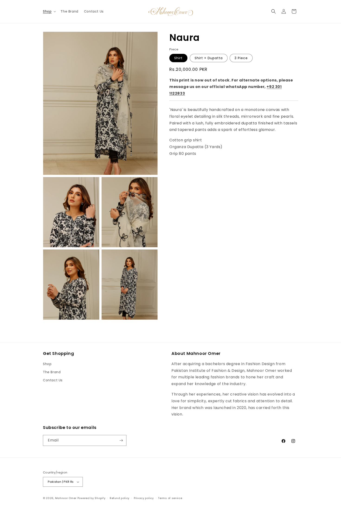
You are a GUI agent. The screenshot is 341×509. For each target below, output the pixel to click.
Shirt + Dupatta (209, 57)
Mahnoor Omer (66, 498)
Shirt (178, 57)
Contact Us (53, 380)
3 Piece (241, 57)
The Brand (52, 372)
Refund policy (119, 498)
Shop (47, 364)
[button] (49, 11)
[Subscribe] (121, 440)
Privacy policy (144, 498)
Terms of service (170, 498)
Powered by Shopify (91, 498)
